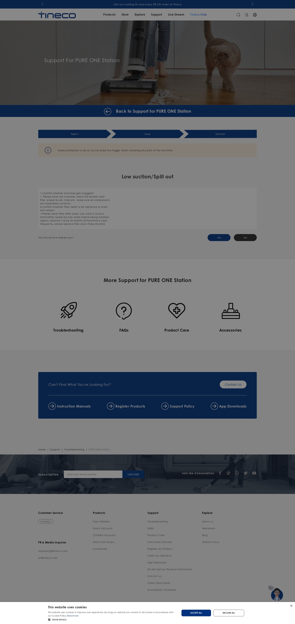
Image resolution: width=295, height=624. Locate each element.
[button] (112, 619)
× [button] (291, 605)
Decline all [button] (229, 612)
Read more (73, 615)
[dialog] (147, 613)
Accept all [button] (196, 612)
